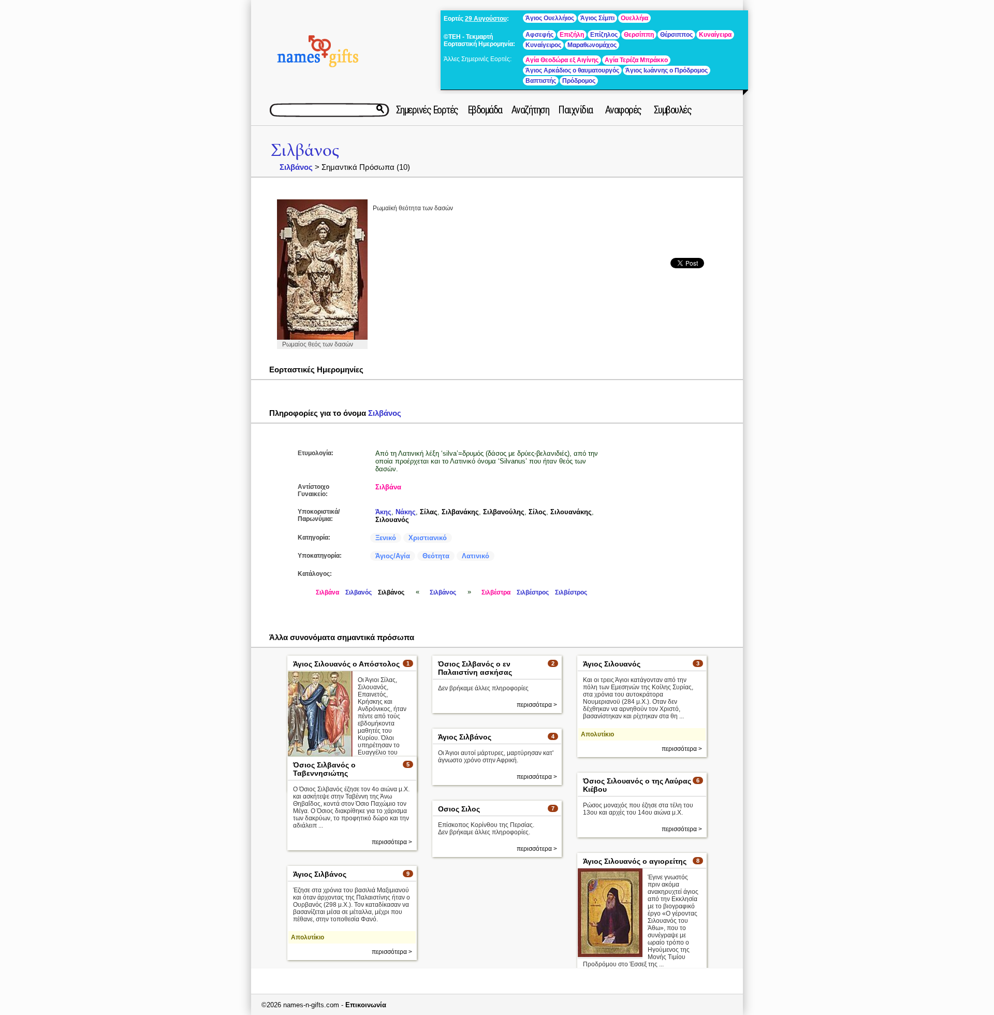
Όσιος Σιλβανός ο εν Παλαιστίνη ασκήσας (475, 668)
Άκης (383, 512)
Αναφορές (623, 110)
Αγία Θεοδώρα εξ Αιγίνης (561, 60)
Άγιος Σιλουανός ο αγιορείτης (634, 861)
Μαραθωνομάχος (592, 45)
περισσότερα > (537, 704)
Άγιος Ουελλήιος (549, 18)
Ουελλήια (634, 18)
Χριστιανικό (427, 538)
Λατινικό (475, 556)
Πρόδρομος (578, 80)
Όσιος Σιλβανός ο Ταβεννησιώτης (324, 769)
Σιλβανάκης (460, 512)
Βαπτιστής (540, 80)
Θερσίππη (639, 34)
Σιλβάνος (305, 150)
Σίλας (428, 512)
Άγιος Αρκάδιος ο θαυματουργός (572, 70)
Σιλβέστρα (495, 592)
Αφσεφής (539, 34)
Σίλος (537, 512)
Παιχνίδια (575, 110)
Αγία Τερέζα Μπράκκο (636, 60)
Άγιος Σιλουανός (611, 664)
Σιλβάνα (388, 487)
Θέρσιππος (676, 34)
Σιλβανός (358, 592)
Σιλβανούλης (503, 512)
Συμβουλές (673, 110)
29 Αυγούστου (486, 18)
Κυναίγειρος (543, 45)
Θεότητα (435, 556)
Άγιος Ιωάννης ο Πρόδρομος (666, 70)
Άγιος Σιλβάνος (464, 737)
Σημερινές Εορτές (427, 110)
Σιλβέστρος (533, 592)
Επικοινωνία (365, 1005)
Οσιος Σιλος (459, 809)
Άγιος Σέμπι (597, 18)
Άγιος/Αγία (392, 556)
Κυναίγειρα (715, 34)
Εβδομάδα (484, 110)
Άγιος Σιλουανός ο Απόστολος (346, 664)
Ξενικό (385, 538)
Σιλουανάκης (571, 512)
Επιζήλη (572, 34)
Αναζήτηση (530, 110)
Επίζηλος (604, 34)
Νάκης (406, 512)
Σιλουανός (392, 520)
